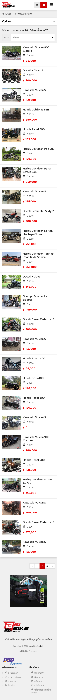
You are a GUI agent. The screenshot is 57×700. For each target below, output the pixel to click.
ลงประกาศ (13, 672)
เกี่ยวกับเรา (39, 672)
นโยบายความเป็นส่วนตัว (41, 691)
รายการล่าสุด (14, 677)
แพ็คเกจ (38, 681)
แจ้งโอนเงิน (39, 685)
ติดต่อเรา (38, 677)
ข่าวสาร (12, 681)
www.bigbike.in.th (36, 646)
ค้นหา (8, 21)
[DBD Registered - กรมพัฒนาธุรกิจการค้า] (12, 661)
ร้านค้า (11, 685)
